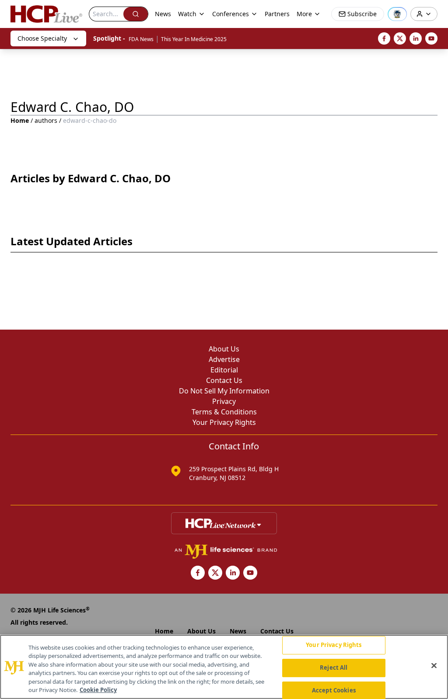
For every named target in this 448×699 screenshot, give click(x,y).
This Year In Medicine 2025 (194, 39)
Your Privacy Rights (224, 422)
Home (19, 120)
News (163, 14)
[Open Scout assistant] (397, 14)
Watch (187, 14)
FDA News (141, 39)
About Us (224, 349)
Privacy (224, 401)
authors (46, 120)
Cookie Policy (98, 690)
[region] (224, 667)
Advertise (224, 359)
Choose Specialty (42, 38)
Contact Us (224, 380)
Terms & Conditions (224, 412)
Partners (277, 14)
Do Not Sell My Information (224, 391)
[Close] (434, 665)
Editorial (224, 370)
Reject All (333, 667)
